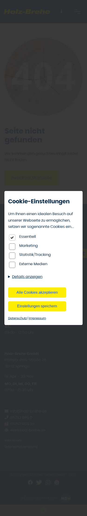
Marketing (28, 246)
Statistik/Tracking (35, 255)
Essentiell (27, 237)
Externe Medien (33, 264)
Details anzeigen (27, 277)
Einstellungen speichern (37, 306)
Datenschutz (17, 318)
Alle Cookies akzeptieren (37, 292)
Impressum (37, 318)
